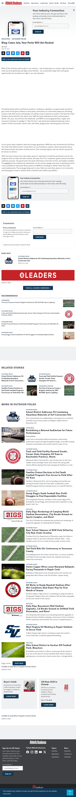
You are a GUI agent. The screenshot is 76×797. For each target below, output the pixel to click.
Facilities (5, 39)
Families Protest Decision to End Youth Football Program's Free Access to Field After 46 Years (29, 325)
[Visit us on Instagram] (31, 752)
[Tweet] (18, 53)
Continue (40, 237)
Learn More (11, 696)
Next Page (19, 663)
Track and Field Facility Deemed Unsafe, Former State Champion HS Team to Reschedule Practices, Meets (30, 314)
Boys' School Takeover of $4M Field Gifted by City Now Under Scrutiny (49, 531)
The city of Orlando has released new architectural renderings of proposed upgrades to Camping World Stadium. (49, 521)
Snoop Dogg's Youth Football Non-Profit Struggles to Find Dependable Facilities (27, 335)
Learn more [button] (7, 793)
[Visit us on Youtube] (40, 752)
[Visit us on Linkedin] (36, 752)
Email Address (38, 22)
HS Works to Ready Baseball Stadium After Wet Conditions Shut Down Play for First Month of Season (48, 588)
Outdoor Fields (19, 39)
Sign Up (38, 32)
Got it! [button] (70, 792)
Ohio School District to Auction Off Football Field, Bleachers (48, 646)
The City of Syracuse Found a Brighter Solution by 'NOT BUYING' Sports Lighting (28, 302)
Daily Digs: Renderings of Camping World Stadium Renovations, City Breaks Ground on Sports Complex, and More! (49, 514)
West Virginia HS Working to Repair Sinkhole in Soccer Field (49, 628)
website (7, 163)
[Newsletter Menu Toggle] (73, 3)
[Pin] (22, 53)
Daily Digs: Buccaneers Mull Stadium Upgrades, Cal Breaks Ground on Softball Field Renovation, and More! (50, 609)
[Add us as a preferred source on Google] (27, 53)
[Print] (3, 53)
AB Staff (4, 47)
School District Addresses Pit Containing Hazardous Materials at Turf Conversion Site (44, 259)
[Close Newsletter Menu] (74, 10)
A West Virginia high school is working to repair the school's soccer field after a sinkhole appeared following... (48, 634)
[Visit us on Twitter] (44, 752)
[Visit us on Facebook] (27, 752)
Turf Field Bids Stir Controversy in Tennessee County (49, 550)
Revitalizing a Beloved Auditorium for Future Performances (49, 431)
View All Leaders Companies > (38, 288)
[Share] (8, 53)
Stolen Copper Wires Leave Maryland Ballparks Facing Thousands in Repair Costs (50, 568)
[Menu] (2, 3)
